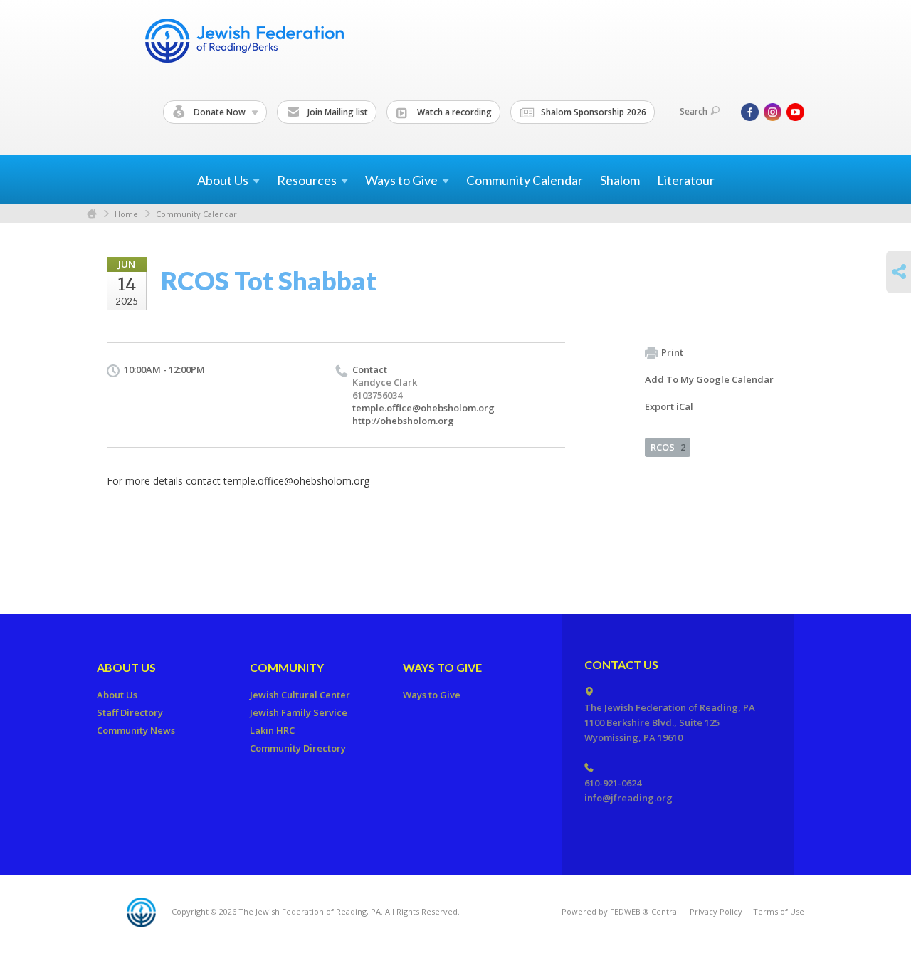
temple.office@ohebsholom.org (423, 407)
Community (287, 667)
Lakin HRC (272, 730)
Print (672, 352)
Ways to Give (442, 667)
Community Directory (298, 748)
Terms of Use (778, 911)
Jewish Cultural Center (300, 694)
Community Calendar (524, 180)
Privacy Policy (716, 911)
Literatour (686, 180)
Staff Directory (130, 712)
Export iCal (669, 406)
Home (92, 214)
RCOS (668, 447)
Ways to (401, 180)
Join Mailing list (336, 112)
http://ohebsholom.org (403, 420)
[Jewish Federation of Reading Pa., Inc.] (243, 43)
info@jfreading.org (628, 797)
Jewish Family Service (298, 712)
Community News (136, 730)
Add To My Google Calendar (709, 379)
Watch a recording (453, 112)
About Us (126, 667)
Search (693, 111)
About (222, 180)
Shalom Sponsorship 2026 (592, 112)
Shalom (620, 180)
